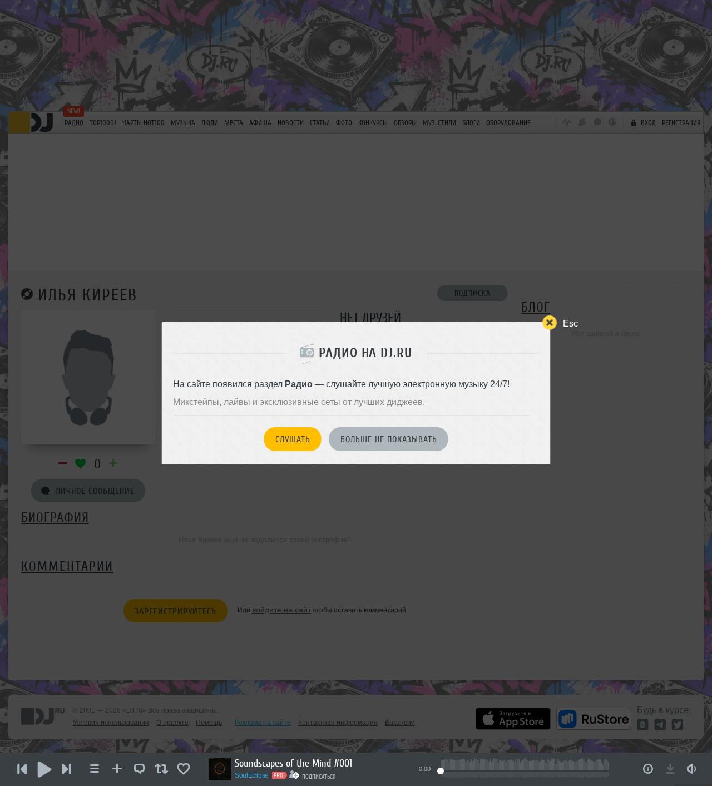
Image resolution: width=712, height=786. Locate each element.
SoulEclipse (252, 775)
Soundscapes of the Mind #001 (293, 763)
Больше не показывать (388, 439)
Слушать (292, 439)
